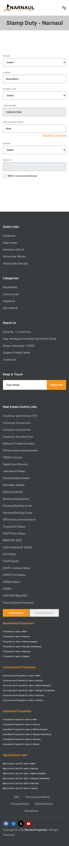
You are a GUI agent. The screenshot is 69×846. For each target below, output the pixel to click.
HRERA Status (11, 581)
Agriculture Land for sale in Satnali (20, 788)
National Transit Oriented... (20, 443)
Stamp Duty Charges (15, 263)
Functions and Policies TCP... (21, 415)
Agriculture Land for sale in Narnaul (21, 783)
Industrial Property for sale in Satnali (21, 744)
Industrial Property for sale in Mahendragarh (25, 729)
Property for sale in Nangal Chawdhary (22, 646)
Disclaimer (32, 810)
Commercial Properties (19, 667)
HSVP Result (10, 561)
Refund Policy (44, 803)
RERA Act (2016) (13, 492)
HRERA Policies (12, 457)
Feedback (9, 235)
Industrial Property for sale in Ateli (20, 719)
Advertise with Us (13, 249)
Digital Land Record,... (16, 464)
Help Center (10, 242)
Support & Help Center (16, 352)
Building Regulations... (17, 498)
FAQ (16, 797)
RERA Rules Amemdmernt (19, 519)
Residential (10, 287)
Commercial (11, 294)
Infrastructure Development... (21, 450)
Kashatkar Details (14, 485)
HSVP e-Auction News (16, 568)
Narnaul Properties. (36, 829)
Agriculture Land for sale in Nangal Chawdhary (26, 778)
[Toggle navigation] (64, 8)
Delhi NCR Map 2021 (15, 595)
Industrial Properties (17, 711)
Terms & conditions (37, 797)
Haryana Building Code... (18, 512)
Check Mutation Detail (16, 478)
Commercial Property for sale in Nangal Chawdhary (29, 690)
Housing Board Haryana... (19, 602)
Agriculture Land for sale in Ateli (19, 763)
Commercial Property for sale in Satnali (23, 700)
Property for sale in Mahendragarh (20, 641)
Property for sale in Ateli (15, 631)
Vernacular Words (14, 256)
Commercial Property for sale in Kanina (23, 680)
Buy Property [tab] (16, 612)
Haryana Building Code (17, 505)
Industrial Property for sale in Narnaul (22, 739)
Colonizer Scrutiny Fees (18, 436)
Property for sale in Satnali (16, 656)
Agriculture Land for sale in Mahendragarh (24, 773)
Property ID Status (14, 526)
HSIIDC (7, 588)
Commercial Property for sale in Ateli (21, 675)
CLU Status (9, 554)
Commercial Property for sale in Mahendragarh (27, 685)
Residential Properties (18, 623)
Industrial (9, 301)
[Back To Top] (58, 826)
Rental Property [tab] (44, 612)
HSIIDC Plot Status (14, 574)
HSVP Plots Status (14, 533)
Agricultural (10, 307)
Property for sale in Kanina (16, 636)
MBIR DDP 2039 (12, 540)
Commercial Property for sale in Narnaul (23, 695)
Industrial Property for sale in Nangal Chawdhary (27, 734)
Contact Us (9, 359)
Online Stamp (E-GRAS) (17, 547)
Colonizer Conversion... (18, 422)
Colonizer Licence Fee (17, 429)
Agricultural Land (15, 755)
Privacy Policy (20, 803)
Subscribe (56, 384)
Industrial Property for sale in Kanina (21, 724)
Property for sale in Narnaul (17, 651)
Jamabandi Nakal (14, 471)
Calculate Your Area (54, 135)
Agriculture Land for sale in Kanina (20, 768)
